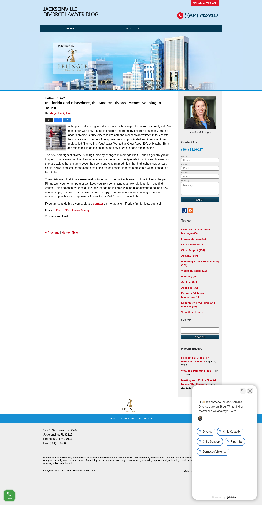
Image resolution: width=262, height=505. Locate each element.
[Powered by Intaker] (231, 497)
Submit (200, 199)
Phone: (184, 172)
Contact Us (131, 28)
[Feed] (190, 210)
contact (98, 203)
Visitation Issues (194, 270)
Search (200, 337)
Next (76, 232)
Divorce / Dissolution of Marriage (73, 210)
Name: (184, 156)
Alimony (189, 255)
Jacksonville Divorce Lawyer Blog (70, 11)
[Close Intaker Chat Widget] (250, 391)
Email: (184, 164)
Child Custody (193, 244)
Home (70, 28)
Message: (186, 180)
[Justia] (184, 210)
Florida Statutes (194, 239)
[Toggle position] (243, 391)
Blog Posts (145, 418)
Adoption (189, 287)
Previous (52, 232)
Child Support (193, 250)
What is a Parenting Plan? (197, 370)
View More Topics (192, 312)
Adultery (189, 282)
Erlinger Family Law (84, 470)
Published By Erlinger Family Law (198, 9)
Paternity (189, 276)
